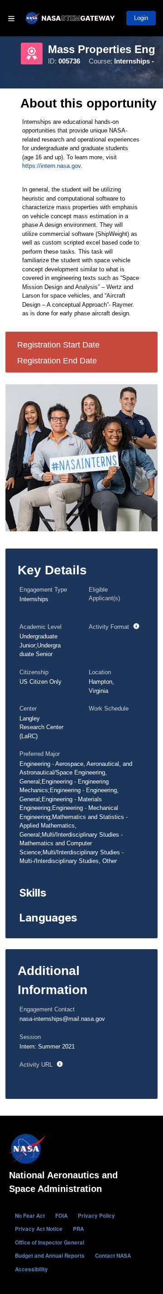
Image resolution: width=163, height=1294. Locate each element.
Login (141, 18)
